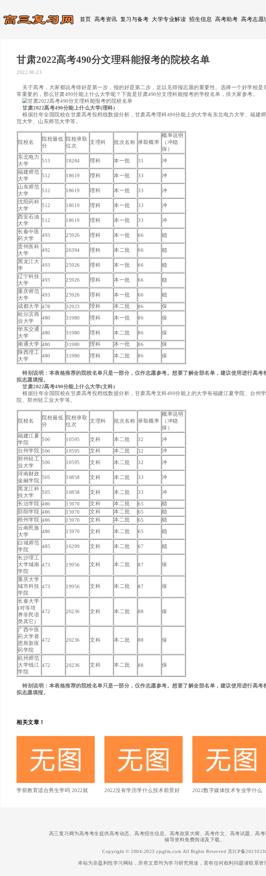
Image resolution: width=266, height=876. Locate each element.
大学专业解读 (169, 19)
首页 (85, 19)
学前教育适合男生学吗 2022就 (52, 790)
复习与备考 (134, 19)
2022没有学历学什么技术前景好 (142, 790)
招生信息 (200, 19)
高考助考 (226, 19)
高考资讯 (105, 19)
